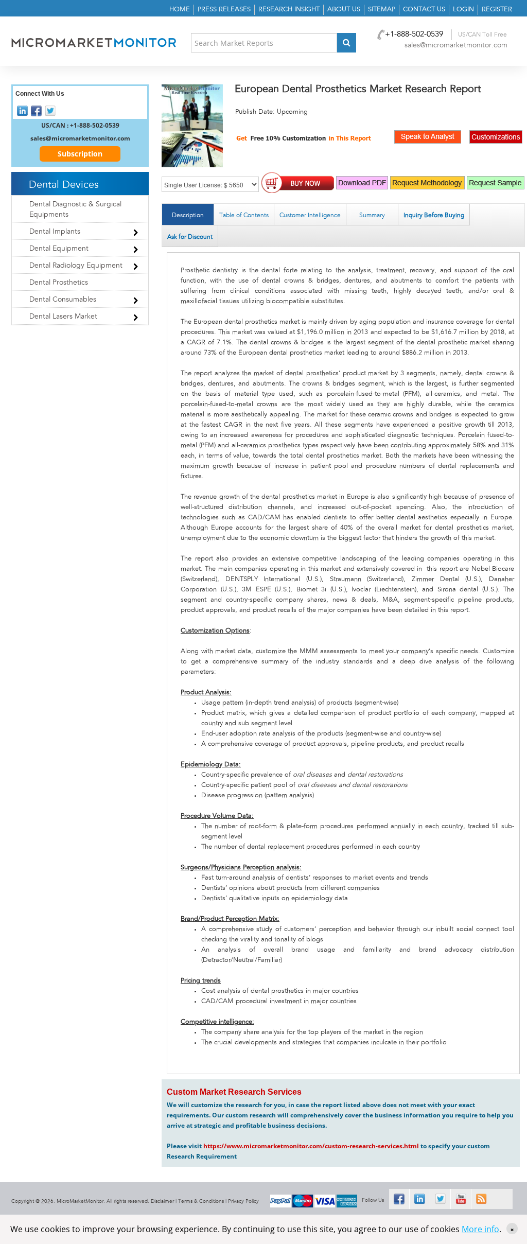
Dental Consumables (62, 299)
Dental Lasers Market (63, 316)
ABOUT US (343, 9)
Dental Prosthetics (58, 282)
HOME (179, 9)
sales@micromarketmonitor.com (456, 45)
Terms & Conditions (201, 1201)
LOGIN (463, 9)
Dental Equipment (59, 248)
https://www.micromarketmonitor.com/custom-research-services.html (311, 1146)
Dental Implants (54, 231)
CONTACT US (424, 9)
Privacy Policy (243, 1201)
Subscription (80, 154)
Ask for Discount (190, 237)
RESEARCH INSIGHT (289, 9)
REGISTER (497, 9)
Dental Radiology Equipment (75, 265)
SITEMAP (381, 9)
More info (480, 1229)
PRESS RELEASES (224, 9)
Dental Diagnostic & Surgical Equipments (75, 209)
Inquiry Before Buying (433, 215)
